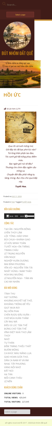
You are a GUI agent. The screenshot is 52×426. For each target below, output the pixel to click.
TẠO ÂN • (9, 229)
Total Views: (11, 397)
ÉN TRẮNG (24, 246)
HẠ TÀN (8, 374)
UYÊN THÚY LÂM (13, 232)
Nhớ (6, 339)
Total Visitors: (12, 401)
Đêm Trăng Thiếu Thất (17, 346)
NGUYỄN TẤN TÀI (23, 267)
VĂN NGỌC (10, 257)
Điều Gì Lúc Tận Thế (15, 325)
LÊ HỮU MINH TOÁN (15, 243)
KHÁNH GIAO (23, 239)
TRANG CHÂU (11, 250)
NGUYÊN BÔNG (22, 229)
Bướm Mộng (11, 349)
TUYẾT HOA (26, 202)
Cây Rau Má (10, 321)
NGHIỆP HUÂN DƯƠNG (16, 260)
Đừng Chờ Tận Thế (15, 328)
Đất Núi (8, 370)
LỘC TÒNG (10, 236)
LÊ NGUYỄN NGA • (13, 278)
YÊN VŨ (8, 267)
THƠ (13, 202)
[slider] (30, 215)
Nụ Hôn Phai (11, 311)
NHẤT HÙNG (11, 271)
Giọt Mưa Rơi (12, 307)
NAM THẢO (26, 271)
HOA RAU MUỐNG (13, 274)
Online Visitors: (13, 393)
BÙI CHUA (9, 239)
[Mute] (26, 216)
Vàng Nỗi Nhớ (12, 367)
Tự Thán (9, 342)
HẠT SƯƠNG (10, 297)
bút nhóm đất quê (17, 53)
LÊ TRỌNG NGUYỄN (14, 253)
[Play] (7, 216)
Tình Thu (9, 293)
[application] (19, 216)
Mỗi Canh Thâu (13, 377)
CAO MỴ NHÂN (12, 281)
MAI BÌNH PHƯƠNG (14, 264)
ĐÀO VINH (22, 236)
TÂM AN (28, 278)
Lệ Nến (8, 381)
